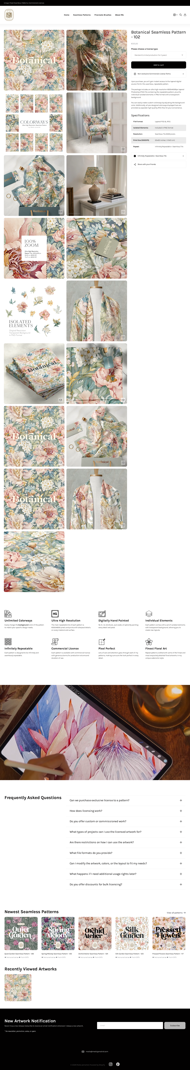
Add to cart (159, 65)
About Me (119, 15)
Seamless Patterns (82, 15)
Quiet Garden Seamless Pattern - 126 (19, 954)
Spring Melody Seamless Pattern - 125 (56, 954)
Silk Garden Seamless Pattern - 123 (129, 954)
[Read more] (175, 14)
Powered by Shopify (97, 1065)
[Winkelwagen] (185, 14)
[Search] (181, 14)
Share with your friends (147, 164)
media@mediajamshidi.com (97, 1051)
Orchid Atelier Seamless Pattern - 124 (93, 954)
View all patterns (175, 912)
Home (66, 15)
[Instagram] (110, 1064)
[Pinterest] (118, 1064)
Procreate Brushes (102, 15)
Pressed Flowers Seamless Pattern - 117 (168, 954)
